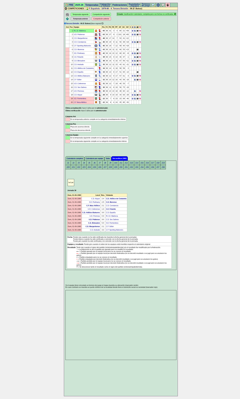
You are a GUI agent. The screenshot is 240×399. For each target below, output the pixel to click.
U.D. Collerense (80, 84)
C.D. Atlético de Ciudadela (84, 68)
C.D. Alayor (78, 95)
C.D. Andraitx (79, 64)
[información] (65, 23)
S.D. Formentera (80, 99)
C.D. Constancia (80, 42)
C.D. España (78, 72)
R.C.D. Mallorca (80, 31)
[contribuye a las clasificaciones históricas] (102, 23)
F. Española (94, 8)
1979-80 (105, 8)
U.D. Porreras (79, 91)
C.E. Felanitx (78, 57)
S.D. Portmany (79, 53)
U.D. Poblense (79, 34)
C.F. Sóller (78, 80)
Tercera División (120, 8)
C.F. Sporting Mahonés (82, 46)
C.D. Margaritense (81, 38)
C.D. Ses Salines (80, 87)
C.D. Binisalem (79, 61)
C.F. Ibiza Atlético (80, 102)
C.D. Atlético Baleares (82, 76)
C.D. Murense (79, 49)
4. (111, 8)
